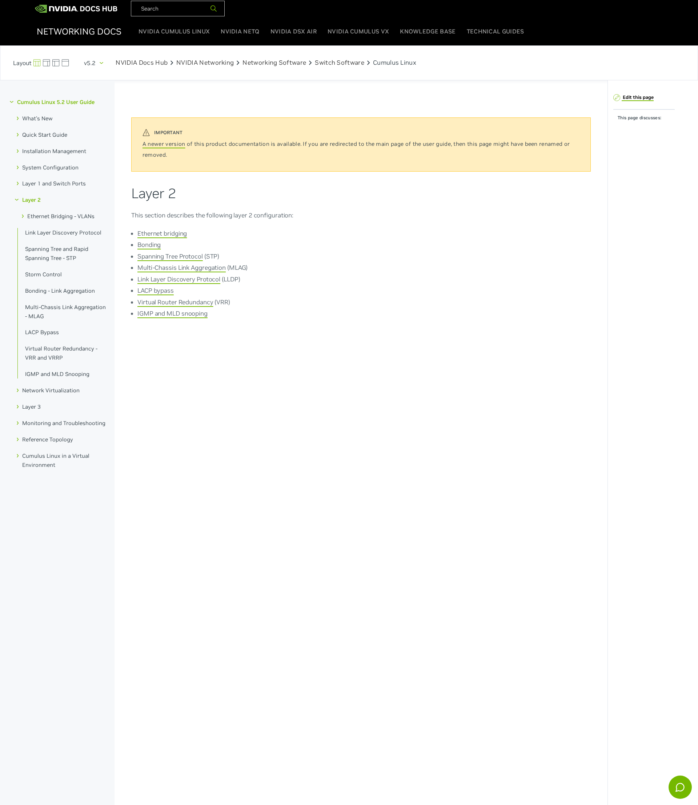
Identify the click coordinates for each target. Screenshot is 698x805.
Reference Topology (47, 439)
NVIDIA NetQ (240, 31)
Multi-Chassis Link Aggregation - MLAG (65, 311)
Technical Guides (495, 31)
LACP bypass (155, 290)
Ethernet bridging (162, 233)
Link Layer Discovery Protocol (63, 232)
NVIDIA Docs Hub (142, 63)
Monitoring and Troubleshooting (63, 422)
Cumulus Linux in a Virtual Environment (55, 460)
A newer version (164, 143)
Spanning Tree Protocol (170, 256)
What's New (37, 118)
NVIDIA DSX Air (293, 31)
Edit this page (638, 97)
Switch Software (339, 63)
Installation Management (54, 150)
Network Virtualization (51, 390)
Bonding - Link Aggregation (60, 290)
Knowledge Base (428, 31)
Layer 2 (31, 199)
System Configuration (50, 167)
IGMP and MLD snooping (172, 313)
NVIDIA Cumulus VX (358, 31)
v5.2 (90, 63)
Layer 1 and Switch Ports (54, 183)
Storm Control (43, 274)
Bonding (149, 245)
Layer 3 (31, 406)
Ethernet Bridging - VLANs (61, 216)
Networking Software (274, 63)
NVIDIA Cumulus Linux (174, 31)
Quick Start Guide (44, 134)
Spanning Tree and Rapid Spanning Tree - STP (56, 253)
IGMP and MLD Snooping (57, 374)
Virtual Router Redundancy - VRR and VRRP (61, 353)
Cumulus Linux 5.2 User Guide (56, 102)
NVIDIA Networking (205, 63)
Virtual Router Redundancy (175, 302)
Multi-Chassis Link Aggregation (181, 268)
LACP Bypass (42, 332)
